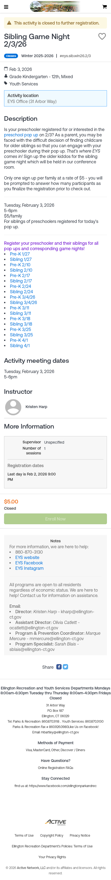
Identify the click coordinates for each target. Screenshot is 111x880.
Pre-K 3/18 (20, 318)
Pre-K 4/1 (19, 340)
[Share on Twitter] (65, 668)
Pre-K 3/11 (19, 307)
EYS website (27, 557)
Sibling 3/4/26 (23, 302)
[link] (13, 407)
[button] (102, 36)
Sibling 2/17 (21, 280)
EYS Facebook (29, 562)
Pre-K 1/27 (20, 253)
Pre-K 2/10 (20, 264)
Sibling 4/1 (20, 345)
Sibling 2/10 (21, 270)
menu (6, 6)
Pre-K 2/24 (20, 286)
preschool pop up (21, 134)
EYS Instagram (29, 568)
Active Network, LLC (31, 868)
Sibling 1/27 (21, 259)
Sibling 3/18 (21, 324)
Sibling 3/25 (21, 334)
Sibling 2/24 (21, 291)
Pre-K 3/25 (20, 329)
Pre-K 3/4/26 (22, 297)
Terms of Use (83, 846)
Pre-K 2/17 (20, 275)
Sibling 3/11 (20, 313)
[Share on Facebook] (59, 668)
